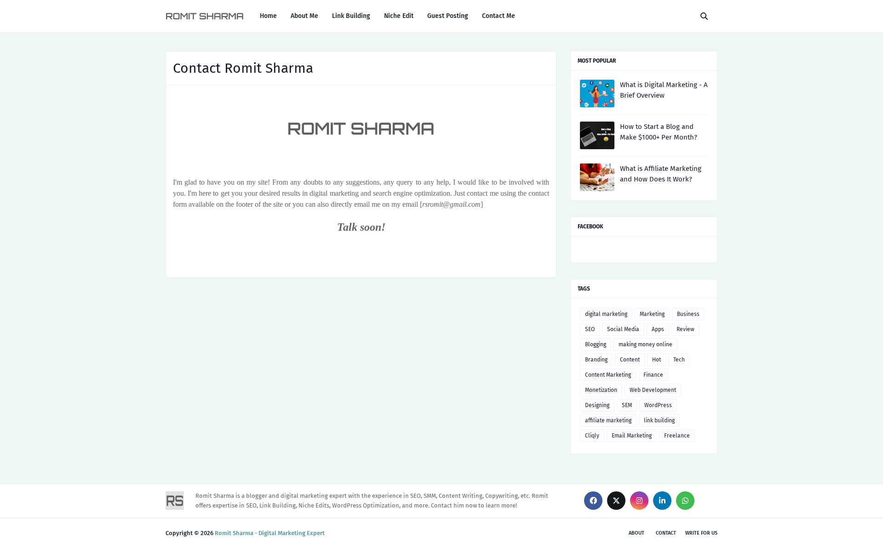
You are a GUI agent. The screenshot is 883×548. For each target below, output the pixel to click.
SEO (590, 329)
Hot (656, 359)
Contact (666, 533)
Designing (597, 405)
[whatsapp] (685, 500)
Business (688, 314)
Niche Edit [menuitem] (398, 16)
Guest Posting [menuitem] (447, 16)
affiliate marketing (608, 420)
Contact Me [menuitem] (498, 16)
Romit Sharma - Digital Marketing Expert (270, 533)
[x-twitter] (616, 500)
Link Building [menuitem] (351, 16)
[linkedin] (662, 500)
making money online (645, 344)
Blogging (595, 344)
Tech (679, 359)
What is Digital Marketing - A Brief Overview (664, 90)
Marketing (652, 314)
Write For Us (701, 533)
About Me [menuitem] (304, 16)
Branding (596, 359)
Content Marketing (608, 375)
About (636, 533)
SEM (627, 405)
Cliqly (592, 435)
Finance (653, 375)
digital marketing (606, 314)
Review (685, 329)
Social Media (623, 329)
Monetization (601, 390)
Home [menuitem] (268, 16)
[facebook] (593, 500)
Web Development (653, 390)
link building (659, 420)
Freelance (677, 435)
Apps (658, 329)
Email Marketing (632, 435)
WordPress (658, 405)
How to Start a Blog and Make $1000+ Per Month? (658, 131)
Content (630, 359)
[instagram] (639, 500)
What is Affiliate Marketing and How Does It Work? (660, 173)
